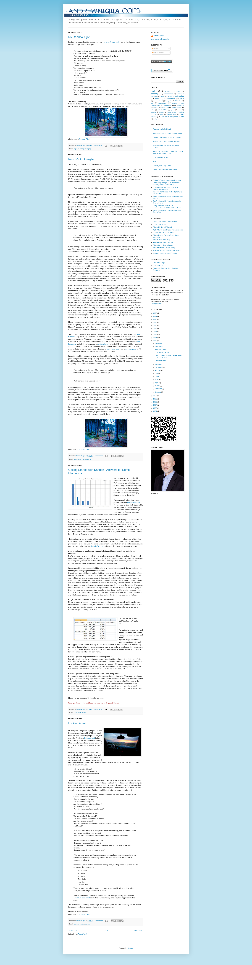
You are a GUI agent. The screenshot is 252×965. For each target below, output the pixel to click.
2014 (155, 329)
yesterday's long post (111, 42)
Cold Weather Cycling (161, 157)
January (158, 392)
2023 (155, 313)
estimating (81, 924)
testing (181, 112)
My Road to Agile (79, 37)
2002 (155, 408)
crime (162, 96)
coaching (81, 149)
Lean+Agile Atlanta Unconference (165, 222)
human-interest (158, 101)
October (158, 364)
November (159, 347)
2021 (155, 316)
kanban (80, 712)
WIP (182, 117)
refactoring (165, 108)
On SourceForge (159, 263)
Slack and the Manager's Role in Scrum (167, 137)
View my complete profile (160, 39)
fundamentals (169, 98)
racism (155, 108)
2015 (155, 325)
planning (87, 924)
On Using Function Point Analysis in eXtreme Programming (165, 188)
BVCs (178, 91)
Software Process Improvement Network (167, 251)
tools (84, 712)
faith (157, 98)
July (156, 373)
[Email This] (111, 145)
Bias (154, 161)
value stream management (169, 116)
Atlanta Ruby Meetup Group (163, 242)
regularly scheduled (82, 898)
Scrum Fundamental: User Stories (165, 170)
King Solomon (157, 304)
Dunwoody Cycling (159, 224)
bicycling (168, 91)
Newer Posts (73, 930)
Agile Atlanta (103, 344)
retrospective (176, 108)
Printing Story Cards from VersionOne (166, 141)
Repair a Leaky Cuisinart (162, 129)
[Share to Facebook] (119, 145)
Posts (156, 49)
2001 (155, 411)
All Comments (159, 53)
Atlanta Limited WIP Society (162, 227)
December (159, 343)
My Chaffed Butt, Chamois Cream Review (167, 133)
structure (161, 112)
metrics (174, 103)
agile (75, 149)
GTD (182, 98)
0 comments (98, 145)
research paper (130, 349)
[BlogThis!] (114, 145)
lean (152, 103)
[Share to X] (116, 145)
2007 (155, 396)
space (173, 110)
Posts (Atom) (82, 934)
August (158, 370)
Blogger (130, 948)
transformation (171, 114)
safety (153, 110)
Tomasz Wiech (84, 139)
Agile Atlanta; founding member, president (168, 230)
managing (88, 149)
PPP (131, 169)
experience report (113, 349)
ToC (155, 114)
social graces (162, 110)
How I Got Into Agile (81, 159)
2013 (155, 332)
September (159, 367)
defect (170, 96)
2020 (155, 319)
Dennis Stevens (97, 546)
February (158, 389)
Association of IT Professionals (164, 232)
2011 (155, 338)
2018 (155, 322)
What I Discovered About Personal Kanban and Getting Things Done (168, 152)
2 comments (98, 709)
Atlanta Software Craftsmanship (164, 248)
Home (106, 930)
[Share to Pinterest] (121, 145)
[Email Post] (105, 145)
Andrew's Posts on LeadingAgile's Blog (167, 180)
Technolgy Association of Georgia (165, 253)
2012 (155, 335)
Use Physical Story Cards (162, 166)
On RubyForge (158, 266)
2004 (155, 405)
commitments (168, 94)
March (157, 386)
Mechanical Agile (133, 503)
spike (179, 110)
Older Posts (138, 930)
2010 (155, 341)
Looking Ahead (77, 723)
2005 (155, 402)
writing (155, 119)
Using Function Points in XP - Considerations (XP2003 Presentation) (166, 206)
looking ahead (89, 738)
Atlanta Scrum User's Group (163, 245)
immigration (168, 101)
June (157, 377)
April (157, 383)
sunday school (171, 112)
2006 (155, 399)
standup (153, 112)
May (157, 380)
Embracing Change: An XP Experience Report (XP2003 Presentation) (166, 184)
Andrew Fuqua (81, 145)
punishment (180, 105)
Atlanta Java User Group (161, 240)
